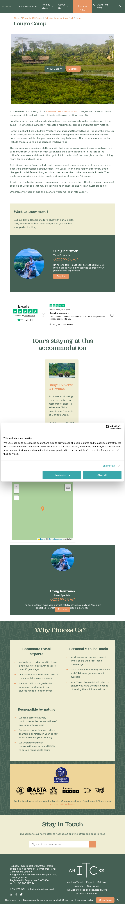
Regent (90, 882)
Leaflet (43, 539)
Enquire (73, 68)
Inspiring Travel (74, 882)
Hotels (78, 18)
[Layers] (68, 487)
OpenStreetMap (55, 539)
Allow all (102, 475)
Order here (105, 900)
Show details (109, 465)
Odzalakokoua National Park (59, 18)
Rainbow (102, 882)
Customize (60, 475)
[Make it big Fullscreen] (16, 497)
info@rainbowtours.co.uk (41, 889)
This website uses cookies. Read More (86, 889)
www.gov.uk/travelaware (62, 804)
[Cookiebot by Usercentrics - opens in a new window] (108, 427)
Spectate (79, 886)
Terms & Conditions (86, 893)
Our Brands (93, 886)
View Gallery (54, 68)
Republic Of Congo (32, 18)
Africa (17, 18)
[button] (43, 508)
